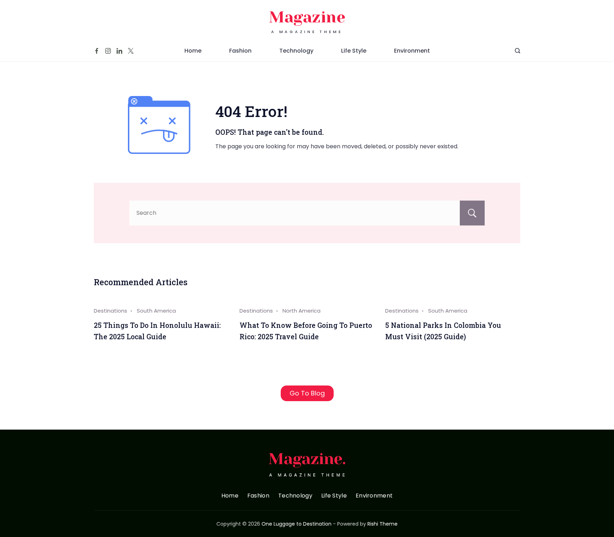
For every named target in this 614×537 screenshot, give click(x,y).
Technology (296, 51)
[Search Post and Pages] (517, 50)
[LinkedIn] (119, 51)
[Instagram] (108, 51)
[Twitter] (131, 51)
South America (156, 310)
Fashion (240, 51)
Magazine (307, 17)
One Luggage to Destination (297, 523)
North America (301, 310)
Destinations (110, 310)
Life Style (353, 51)
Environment (412, 51)
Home (192, 51)
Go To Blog (307, 393)
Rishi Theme (382, 523)
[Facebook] (96, 51)
